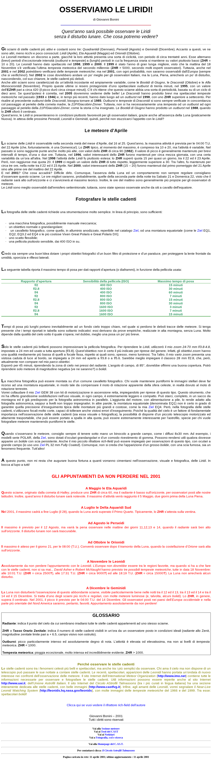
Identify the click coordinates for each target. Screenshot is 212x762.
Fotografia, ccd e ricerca (109, 737)
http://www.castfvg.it (104, 687)
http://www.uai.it (13, 683)
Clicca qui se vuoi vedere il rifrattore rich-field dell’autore (106, 705)
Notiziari (109, 734)
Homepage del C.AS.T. (110, 744)
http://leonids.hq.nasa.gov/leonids (66, 690)
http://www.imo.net (172, 676)
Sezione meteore (111, 728)
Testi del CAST (109, 731)
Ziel (135, 230)
